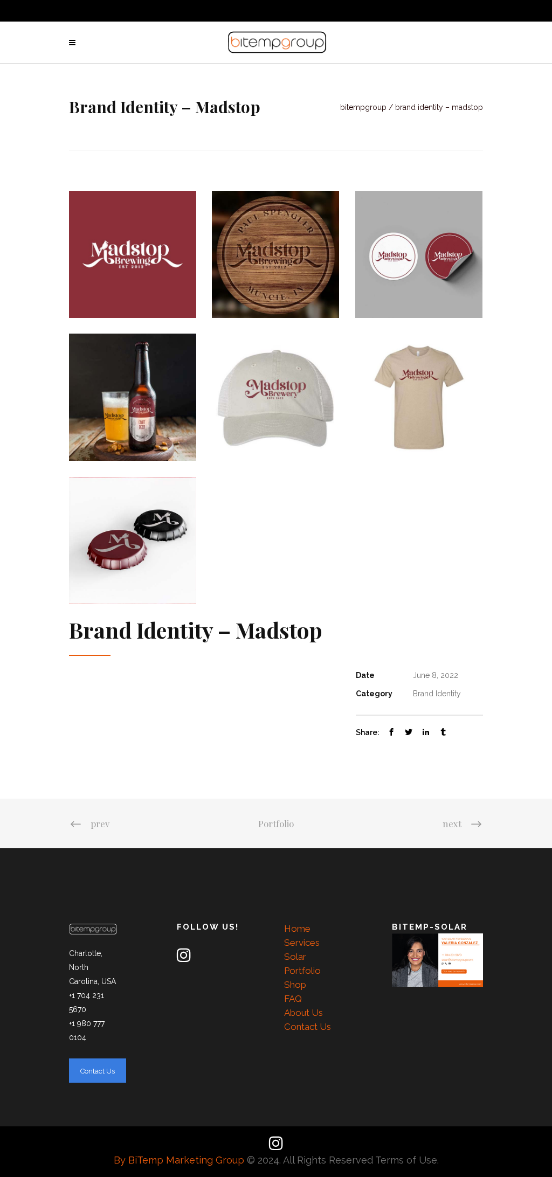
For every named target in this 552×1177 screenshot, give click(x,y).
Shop (295, 984)
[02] (132, 397)
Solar (295, 956)
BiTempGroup (363, 107)
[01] (132, 254)
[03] (132, 540)
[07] (275, 397)
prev (100, 823)
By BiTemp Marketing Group (180, 1160)
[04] (418, 254)
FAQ (293, 998)
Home (297, 928)
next (452, 823)
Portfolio (276, 823)
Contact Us (307, 1026)
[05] (275, 254)
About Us (303, 1012)
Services (302, 942)
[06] (418, 397)
